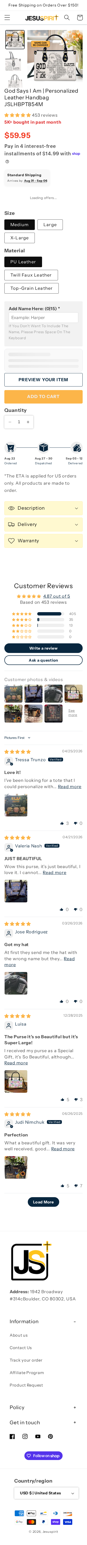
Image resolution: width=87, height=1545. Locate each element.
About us (19, 1335)
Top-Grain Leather (31, 288)
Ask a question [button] (43, 660)
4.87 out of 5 (56, 596)
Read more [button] (69, 786)
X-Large (19, 238)
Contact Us (21, 1347)
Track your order (26, 1360)
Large (50, 224)
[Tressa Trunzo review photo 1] (16, 805)
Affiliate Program (27, 1372)
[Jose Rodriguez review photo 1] (16, 983)
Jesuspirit (50, 1531)
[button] (7, 17)
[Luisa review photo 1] (16, 1081)
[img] (17, 751)
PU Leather (23, 262)
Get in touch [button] (25, 1422)
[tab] (15, 39)
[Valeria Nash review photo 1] (16, 891)
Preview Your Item (43, 379)
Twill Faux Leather (31, 275)
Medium (19, 224)
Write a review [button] (43, 648)
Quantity (15, 410)
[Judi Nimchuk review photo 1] (16, 1167)
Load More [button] (43, 1202)
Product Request (26, 1385)
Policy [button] (17, 1407)
